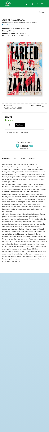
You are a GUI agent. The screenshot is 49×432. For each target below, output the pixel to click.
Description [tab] (6, 159)
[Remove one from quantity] (6, 125)
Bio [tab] (15, 159)
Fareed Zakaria (8, 25)
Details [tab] (22, 159)
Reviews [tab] (31, 159)
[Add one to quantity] (12, 125)
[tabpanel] (24, 215)
